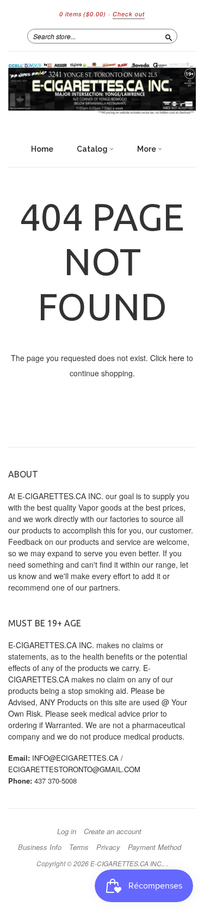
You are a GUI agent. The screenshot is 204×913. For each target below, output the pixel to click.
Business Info (39, 847)
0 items (82, 14)
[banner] (102, 89)
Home (42, 149)
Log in (66, 831)
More (147, 149)
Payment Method (154, 847)
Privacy (108, 847)
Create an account (112, 831)
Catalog (93, 149)
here (176, 357)
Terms (79, 847)
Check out (129, 14)
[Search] (168, 36)
